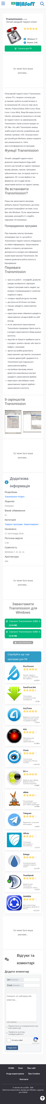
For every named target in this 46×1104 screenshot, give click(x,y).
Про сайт (31, 1068)
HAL (25, 729)
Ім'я (12, 980)
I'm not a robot (17, 1040)
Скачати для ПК (25, 48)
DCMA (11, 1068)
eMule (25, 792)
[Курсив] (11, 991)
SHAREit (27, 896)
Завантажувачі (31, 524)
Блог (20, 1068)
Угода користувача (15, 1074)
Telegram (27, 813)
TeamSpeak (28, 875)
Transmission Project (14, 497)
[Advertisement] (23, 70)
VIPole (26, 833)
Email (13, 985)
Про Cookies (34, 1074)
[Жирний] (8, 991)
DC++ (25, 771)
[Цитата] (18, 991)
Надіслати (12, 1048)
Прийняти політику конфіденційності (16, 1033)
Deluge (26, 854)
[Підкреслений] (15, 991)
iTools (26, 750)
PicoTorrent (28, 666)
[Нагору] (42, 1100)
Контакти (24, 1079)
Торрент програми (14, 524)
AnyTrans (27, 708)
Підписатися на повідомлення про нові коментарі (23, 1027)
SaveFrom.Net (29, 687)
